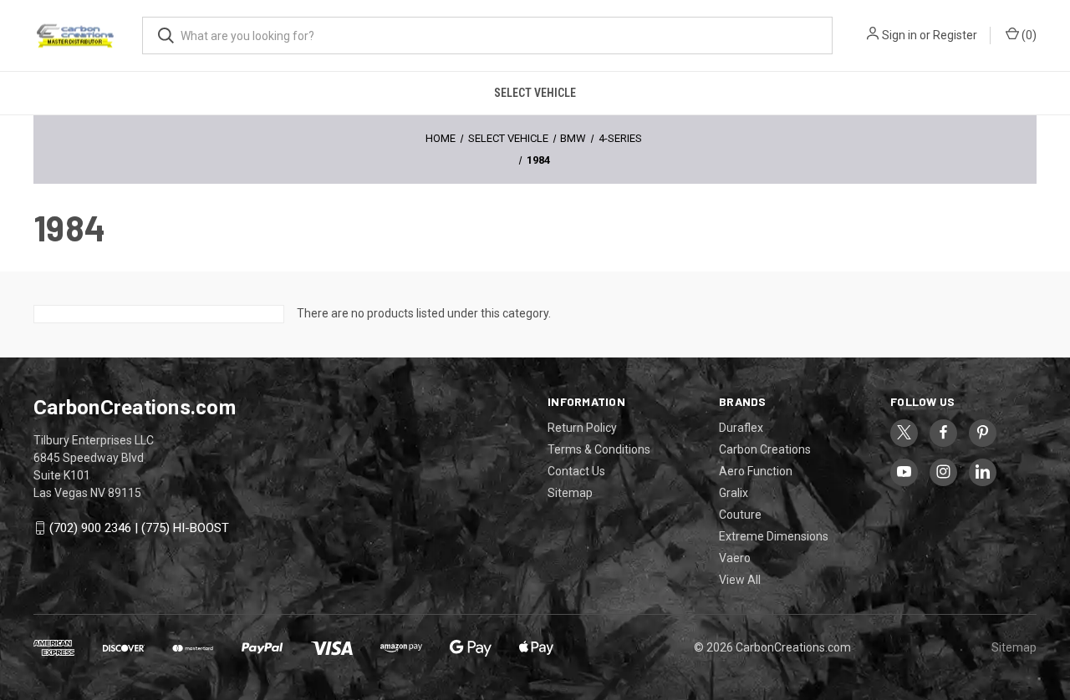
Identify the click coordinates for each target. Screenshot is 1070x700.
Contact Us (576, 471)
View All (740, 579)
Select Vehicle (535, 92)
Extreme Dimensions (773, 536)
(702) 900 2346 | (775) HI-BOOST (139, 527)
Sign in (899, 35)
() (1028, 35)
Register (955, 35)
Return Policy (582, 427)
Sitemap (570, 493)
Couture (740, 514)
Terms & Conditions (599, 449)
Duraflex (741, 427)
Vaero (735, 558)
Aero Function (755, 471)
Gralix (733, 493)
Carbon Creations (765, 449)
